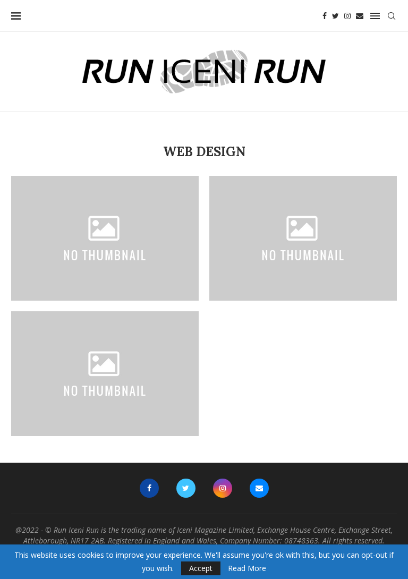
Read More (247, 568)
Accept (200, 568)
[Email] (359, 16)
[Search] (391, 16)
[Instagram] (347, 16)
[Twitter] (335, 16)
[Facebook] (324, 16)
